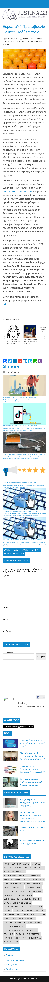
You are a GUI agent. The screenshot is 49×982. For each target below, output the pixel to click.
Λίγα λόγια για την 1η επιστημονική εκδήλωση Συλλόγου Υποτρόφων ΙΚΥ (32, 756)
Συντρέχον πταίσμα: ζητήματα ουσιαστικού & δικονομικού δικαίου (31, 782)
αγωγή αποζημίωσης (13, 868)
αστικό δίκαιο (33, 875)
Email (6, 619)
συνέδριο (20, 934)
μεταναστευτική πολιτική (16, 914)
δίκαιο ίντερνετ (34, 883)
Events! (7, 733)
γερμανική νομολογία (14, 883)
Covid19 (6, 864)
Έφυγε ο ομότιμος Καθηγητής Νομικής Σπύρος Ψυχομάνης (33, 802)
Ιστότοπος (8, 631)
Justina (25, 38)
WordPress (30, 979)
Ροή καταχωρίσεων (15, 960)
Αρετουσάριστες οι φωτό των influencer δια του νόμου (14, 342)
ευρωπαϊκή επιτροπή (30, 550)
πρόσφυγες (31, 930)
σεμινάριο (8, 934)
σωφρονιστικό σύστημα (15, 938)
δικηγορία (25, 891)
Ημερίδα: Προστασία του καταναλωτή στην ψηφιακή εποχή (32, 743)
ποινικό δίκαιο (34, 922)
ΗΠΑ (19, 864)
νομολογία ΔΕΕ (37, 914)
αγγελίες (36, 864)
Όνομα (6, 608)
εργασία (7, 903)
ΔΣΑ (13, 864)
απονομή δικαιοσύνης (14, 875)
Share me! (11, 366)
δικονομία (37, 891)
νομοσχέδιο (10, 918)
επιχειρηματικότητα (31, 899)
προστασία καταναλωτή (14, 554)
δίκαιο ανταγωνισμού (13, 887)
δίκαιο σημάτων (33, 887)
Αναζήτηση (41, 657)
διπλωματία (9, 895)
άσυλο (26, 864)
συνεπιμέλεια (33, 934)
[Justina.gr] (9, 699)
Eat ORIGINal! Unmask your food (18, 191)
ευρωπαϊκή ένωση (11, 550)
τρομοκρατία (34, 938)
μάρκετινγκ (19, 911)
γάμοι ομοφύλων (36, 879)
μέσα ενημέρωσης (36, 911)
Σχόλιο (6, 576)
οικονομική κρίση (26, 918)
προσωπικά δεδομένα (14, 930)
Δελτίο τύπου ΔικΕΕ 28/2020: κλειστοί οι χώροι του (30, 342)
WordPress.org (12, 969)
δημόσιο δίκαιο (11, 891)
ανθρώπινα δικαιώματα (14, 872)
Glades (40, 979)
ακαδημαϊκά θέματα (34, 868)
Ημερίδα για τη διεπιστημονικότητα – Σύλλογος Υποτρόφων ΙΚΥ (32, 769)
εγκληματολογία (24, 895)
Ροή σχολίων (12, 964)
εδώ (4, 304)
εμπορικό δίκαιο (11, 899)
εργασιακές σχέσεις (22, 903)
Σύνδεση (10, 955)
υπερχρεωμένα (11, 942)
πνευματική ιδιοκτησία (14, 922)
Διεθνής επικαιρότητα (16, 792)
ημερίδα (7, 911)
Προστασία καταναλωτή (19, 41)
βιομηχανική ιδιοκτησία (15, 879)
